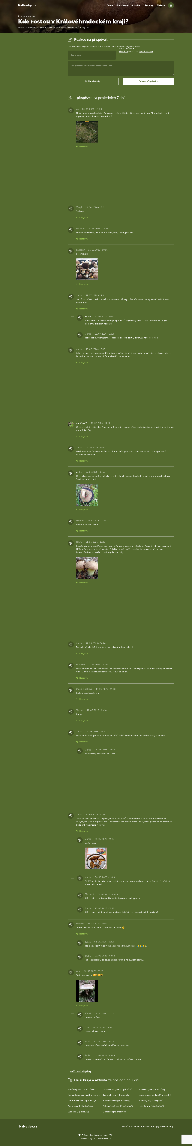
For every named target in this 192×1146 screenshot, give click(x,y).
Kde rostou (122, 5)
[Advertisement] (40, 82)
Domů (110, 5)
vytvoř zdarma (146, 51)
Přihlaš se (123, 51)
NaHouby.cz (27, 5)
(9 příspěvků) (151, 1100)
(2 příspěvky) (155, 1095)
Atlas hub (136, 5)
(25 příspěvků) (118, 1106)
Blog (171, 1126)
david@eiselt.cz (104, 1138)
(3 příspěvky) (152, 1089)
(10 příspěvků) (81, 1089)
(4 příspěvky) (82, 1100)
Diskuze (161, 5)
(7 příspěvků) (118, 1089)
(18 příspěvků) (151, 1106)
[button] (93, 81)
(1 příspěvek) (84, 1095)
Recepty (149, 5)
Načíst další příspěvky (80, 1071)
